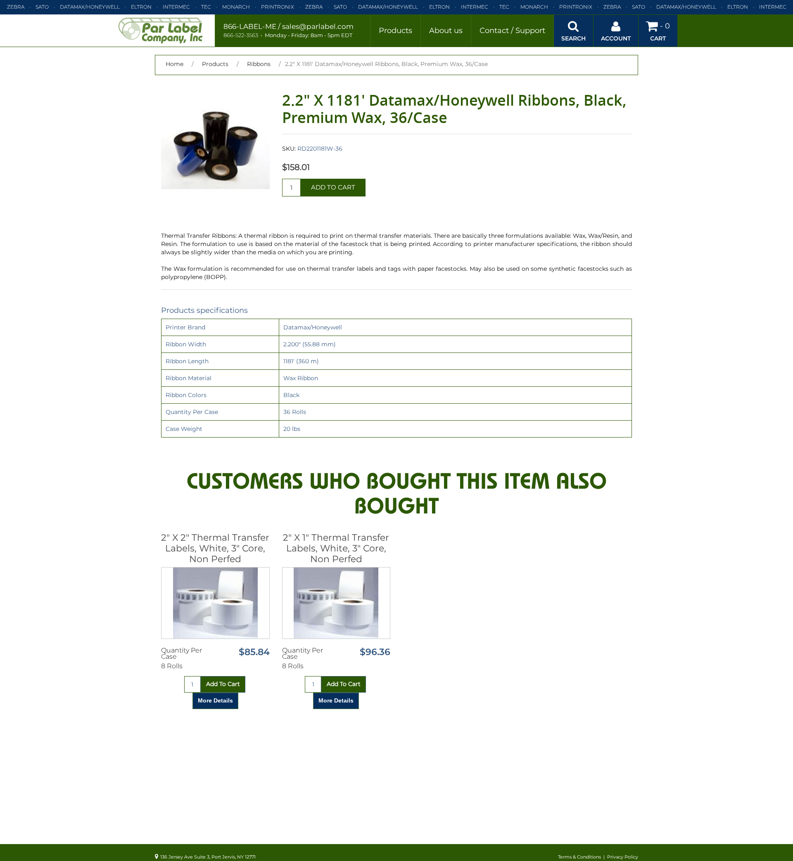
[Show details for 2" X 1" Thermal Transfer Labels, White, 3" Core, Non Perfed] (336, 603)
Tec (206, 7)
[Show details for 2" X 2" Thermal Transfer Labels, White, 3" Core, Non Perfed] (215, 603)
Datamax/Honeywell (90, 7)
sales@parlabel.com (318, 26)
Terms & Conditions (579, 857)
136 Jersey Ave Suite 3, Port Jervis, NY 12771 (208, 857)
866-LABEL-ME (249, 26)
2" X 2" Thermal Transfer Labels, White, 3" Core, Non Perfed (215, 548)
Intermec (176, 7)
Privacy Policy (622, 857)
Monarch (236, 7)
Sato (42, 7)
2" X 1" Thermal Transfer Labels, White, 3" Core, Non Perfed (336, 548)
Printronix (277, 7)
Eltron (141, 7)
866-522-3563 (240, 35)
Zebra (15, 7)
